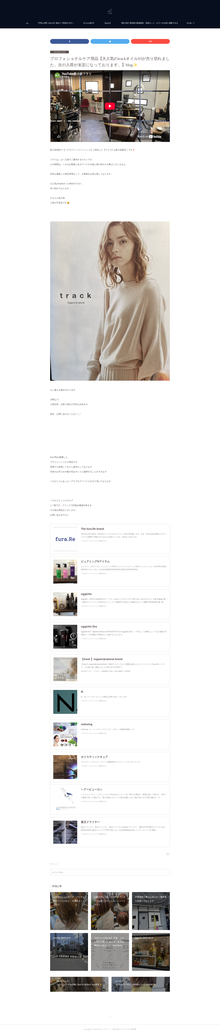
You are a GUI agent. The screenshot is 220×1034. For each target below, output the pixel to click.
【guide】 (107, 23)
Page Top (110, 1017)
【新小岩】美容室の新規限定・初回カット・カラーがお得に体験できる (149, 23)
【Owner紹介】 (89, 23)
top (27, 23)
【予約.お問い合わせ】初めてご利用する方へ (55, 23)
